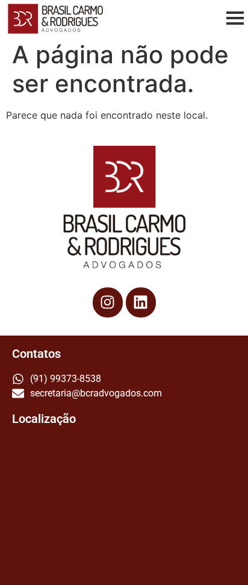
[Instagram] (108, 302)
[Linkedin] (141, 302)
